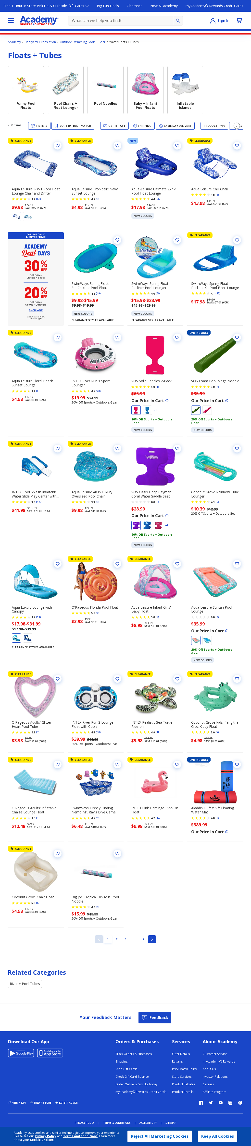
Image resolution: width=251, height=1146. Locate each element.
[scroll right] (237, 126)
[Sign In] (213, 20)
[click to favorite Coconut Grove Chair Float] (58, 853)
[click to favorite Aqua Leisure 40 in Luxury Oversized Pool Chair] (117, 448)
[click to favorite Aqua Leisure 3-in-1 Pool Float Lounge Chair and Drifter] (58, 146)
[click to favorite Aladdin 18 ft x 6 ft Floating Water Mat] (237, 764)
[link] (99, 939)
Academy (14, 42)
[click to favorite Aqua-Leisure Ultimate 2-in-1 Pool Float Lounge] (177, 146)
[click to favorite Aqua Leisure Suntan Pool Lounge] (237, 564)
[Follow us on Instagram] (230, 1103)
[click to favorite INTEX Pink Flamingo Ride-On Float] (177, 764)
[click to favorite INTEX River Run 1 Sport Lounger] (117, 337)
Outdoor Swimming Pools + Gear (82, 42)
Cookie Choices (42, 1140)
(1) (157, 386)
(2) (217, 386)
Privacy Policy (45, 1136)
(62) (38, 198)
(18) (38, 617)
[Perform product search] (178, 20)
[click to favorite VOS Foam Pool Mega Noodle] (237, 337)
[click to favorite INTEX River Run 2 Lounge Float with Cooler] (117, 679)
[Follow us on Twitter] (211, 1103)
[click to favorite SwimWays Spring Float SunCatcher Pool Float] (117, 240)
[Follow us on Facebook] (201, 1103)
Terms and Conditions (80, 1136)
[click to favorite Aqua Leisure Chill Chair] (237, 146)
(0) (157, 501)
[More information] (167, 401)
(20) (98, 391)
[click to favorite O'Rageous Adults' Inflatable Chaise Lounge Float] (58, 764)
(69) (158, 293)
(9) (97, 818)
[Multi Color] (27, 216)
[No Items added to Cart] (239, 20)
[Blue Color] (16, 216)
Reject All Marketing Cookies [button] (159, 1136)
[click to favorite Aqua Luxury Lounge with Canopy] (58, 564)
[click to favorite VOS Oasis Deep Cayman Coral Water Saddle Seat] (177, 448)
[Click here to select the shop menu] (11, 20)
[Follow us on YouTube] (221, 1103)
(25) (217, 293)
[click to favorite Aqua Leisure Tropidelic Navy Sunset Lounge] (117, 146)
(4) (97, 613)
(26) (158, 198)
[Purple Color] (136, 525)
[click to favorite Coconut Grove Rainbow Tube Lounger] (237, 448)
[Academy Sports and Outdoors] (39, 20)
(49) (98, 293)
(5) (157, 617)
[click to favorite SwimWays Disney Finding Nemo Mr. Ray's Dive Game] (117, 764)
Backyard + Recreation (40, 42)
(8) (217, 194)
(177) (39, 501)
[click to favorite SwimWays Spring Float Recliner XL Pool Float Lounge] (237, 240)
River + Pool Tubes (25, 983)
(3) (97, 198)
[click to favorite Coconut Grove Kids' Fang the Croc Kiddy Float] (237, 679)
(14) (158, 818)
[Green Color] (196, 410)
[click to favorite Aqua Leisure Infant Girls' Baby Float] (177, 564)
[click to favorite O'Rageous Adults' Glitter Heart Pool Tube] (58, 679)
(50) (98, 732)
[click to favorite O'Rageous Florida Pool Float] (117, 564)
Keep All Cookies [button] (217, 1136)
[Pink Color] (136, 410)
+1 (155, 410)
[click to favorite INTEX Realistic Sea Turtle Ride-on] (177, 679)
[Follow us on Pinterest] (240, 1103)
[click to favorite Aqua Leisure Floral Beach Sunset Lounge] (58, 337)
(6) (217, 501)
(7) (37, 732)
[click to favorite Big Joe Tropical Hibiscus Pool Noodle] (117, 853)
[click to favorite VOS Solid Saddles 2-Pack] (177, 337)
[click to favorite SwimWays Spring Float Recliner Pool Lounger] (177, 240)
